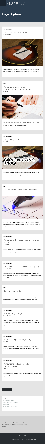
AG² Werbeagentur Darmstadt (9, 400)
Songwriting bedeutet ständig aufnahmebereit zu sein (16, 365)
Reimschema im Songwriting (16, 32)
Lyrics (22, 439)
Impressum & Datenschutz (31, 439)
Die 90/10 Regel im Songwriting (17, 339)
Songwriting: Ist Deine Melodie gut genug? (21, 266)
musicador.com (6, 404)
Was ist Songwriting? (12, 313)
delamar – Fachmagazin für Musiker (10, 402)
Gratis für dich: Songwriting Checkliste (20, 190)
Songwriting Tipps (11, 139)
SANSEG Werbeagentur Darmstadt (10, 406)
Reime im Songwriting (12, 291)
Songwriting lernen (15, 439)
